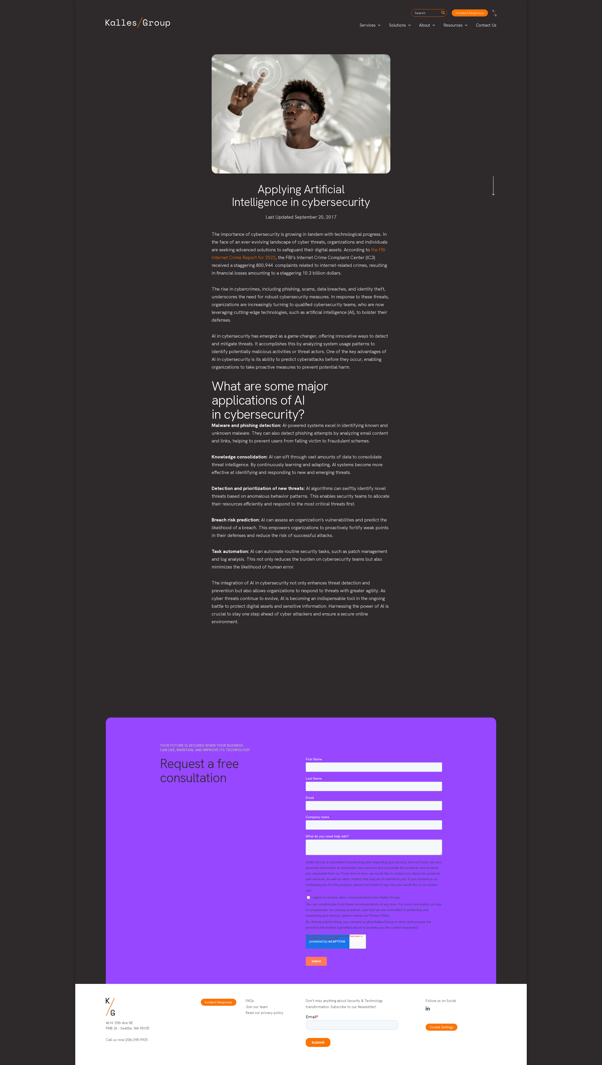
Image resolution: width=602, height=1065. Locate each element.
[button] (470, 12)
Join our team (257, 1007)
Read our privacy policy (264, 1012)
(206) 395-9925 (136, 1039)
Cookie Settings (441, 1027)
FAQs (250, 1000)
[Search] (443, 12)
